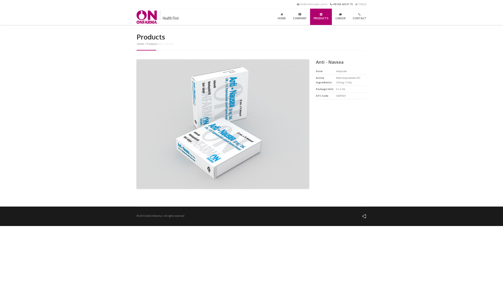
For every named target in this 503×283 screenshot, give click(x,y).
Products (152, 44)
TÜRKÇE (361, 4)
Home (140, 44)
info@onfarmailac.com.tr (313, 4)
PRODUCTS (321, 18)
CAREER (340, 18)
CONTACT (359, 18)
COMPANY (300, 18)
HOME (282, 18)
